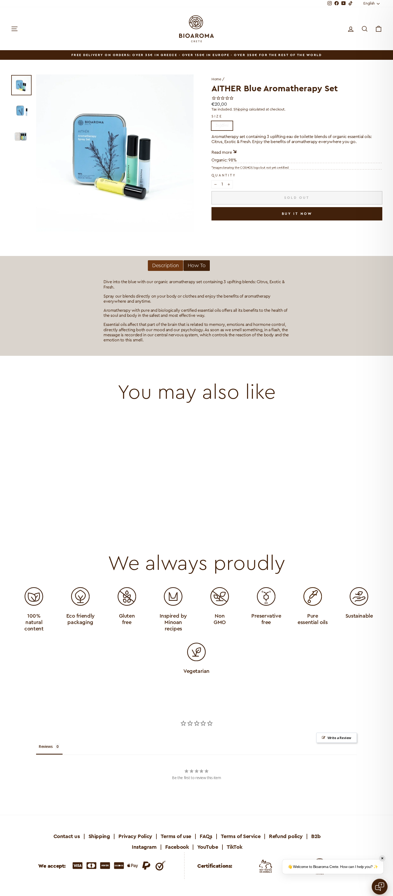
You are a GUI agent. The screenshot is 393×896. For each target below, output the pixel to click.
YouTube (207, 847)
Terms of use (176, 836)
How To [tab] (197, 265)
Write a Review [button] (339, 737)
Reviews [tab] (45, 746)
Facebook (177, 847)
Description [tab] (165, 265)
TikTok (234, 847)
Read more (221, 152)
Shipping (240, 109)
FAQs (206, 836)
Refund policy (286, 836)
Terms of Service (241, 836)
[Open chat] (380, 887)
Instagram (144, 847)
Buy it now (297, 213)
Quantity (223, 175)
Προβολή (55, 499)
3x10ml (222, 125)
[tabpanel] (196, 311)
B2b (316, 836)
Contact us (66, 836)
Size (216, 116)
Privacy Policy (135, 836)
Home (216, 79)
